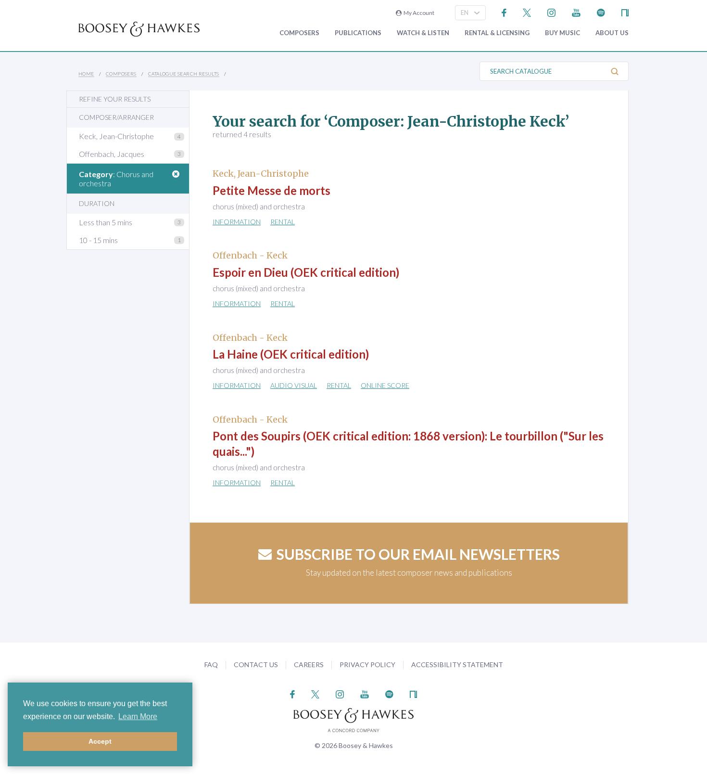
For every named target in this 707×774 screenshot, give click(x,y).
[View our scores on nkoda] (625, 12)
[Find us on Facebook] (504, 12)
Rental (282, 222)
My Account (418, 12)
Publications (358, 33)
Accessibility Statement (457, 664)
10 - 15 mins (98, 240)
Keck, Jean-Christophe (116, 136)
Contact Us (256, 664)
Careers (309, 664)
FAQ (211, 664)
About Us (612, 33)
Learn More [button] (137, 716)
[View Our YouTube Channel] (576, 12)
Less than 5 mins (105, 222)
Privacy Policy (367, 664)
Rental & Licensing (497, 33)
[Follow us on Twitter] (527, 12)
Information (237, 222)
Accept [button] (100, 741)
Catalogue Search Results (183, 74)
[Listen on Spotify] (601, 12)
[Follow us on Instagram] (551, 12)
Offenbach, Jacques (111, 153)
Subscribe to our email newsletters (418, 554)
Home (86, 74)
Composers (299, 33)
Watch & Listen (423, 33)
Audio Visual (293, 385)
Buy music (562, 33)
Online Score (385, 385)
